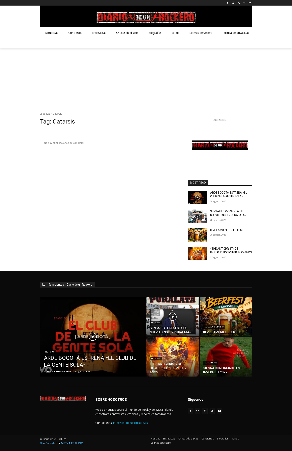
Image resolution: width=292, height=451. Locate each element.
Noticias (49, 352)
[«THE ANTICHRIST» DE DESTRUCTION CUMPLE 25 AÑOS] (197, 253)
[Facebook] (227, 3)
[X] (239, 3)
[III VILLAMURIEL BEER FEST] (197, 235)
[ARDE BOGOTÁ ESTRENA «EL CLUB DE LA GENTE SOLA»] (197, 197)
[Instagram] (233, 3)
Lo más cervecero (214, 327)
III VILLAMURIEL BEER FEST (227, 230)
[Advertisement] (146, 78)
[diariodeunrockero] (146, 17)
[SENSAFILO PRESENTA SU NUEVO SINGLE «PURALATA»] (197, 216)
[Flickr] (197, 411)
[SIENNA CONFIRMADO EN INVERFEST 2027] (226, 357)
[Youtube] (250, 3)
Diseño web (47, 443)
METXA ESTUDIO (72, 443)
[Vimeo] (244, 3)
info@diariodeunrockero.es (130, 423)
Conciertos (210, 363)
